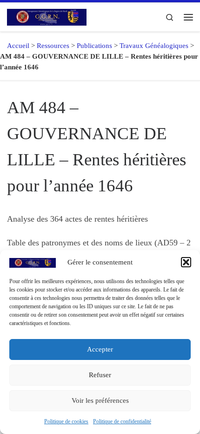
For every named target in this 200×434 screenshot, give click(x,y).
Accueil (14, 45)
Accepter (100, 349)
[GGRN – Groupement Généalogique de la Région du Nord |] (47, 16)
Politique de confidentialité (122, 421)
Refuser (100, 375)
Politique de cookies (66, 421)
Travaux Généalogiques (154, 45)
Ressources (53, 45)
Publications (94, 45)
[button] (186, 262)
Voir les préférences (100, 400)
